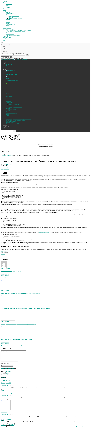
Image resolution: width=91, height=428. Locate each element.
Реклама (8, 22)
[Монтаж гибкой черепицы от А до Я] (5, 342)
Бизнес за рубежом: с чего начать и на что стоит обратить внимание (20, 293)
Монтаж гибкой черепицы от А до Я (11, 345)
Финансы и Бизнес (10, 13)
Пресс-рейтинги (7, 28)
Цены (4, 10)
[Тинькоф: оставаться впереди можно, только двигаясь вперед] (8, 320)
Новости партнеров (7, 157)
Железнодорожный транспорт (15, 18)
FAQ (7, 6)
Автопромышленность (14, 16)
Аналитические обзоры (11, 24)
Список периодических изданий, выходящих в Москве (18, 30)
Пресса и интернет (10, 34)
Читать (8, 372)
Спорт (7, 23)
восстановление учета (44, 232)
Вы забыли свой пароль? (6, 56)
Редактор (6, 385)
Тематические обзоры (12, 80)
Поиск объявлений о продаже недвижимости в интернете (17, 277)
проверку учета (52, 184)
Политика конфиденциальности (83, 426)
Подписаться (10, 374)
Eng (4, 40)
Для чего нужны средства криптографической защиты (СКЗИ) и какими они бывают (25, 308)
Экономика (8, 12)
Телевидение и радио (11, 32)
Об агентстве (9, 4)
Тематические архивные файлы (13, 35)
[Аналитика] (13, 92)
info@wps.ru (6, 38)
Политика (8, 19)
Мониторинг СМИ (11, 74)
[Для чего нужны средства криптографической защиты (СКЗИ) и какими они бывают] (8, 304)
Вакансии (8, 7)
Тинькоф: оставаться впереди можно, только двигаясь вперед (18, 324)
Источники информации (8, 29)
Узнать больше (4, 251)
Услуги (4, 8)
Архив (7, 26)
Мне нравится (9, 371)
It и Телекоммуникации (11, 20)
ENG (4, 48)
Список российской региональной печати (15, 31)
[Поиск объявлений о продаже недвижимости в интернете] (5, 274)
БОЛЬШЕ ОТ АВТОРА (17, 271)
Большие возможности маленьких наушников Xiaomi (16, 339)
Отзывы (8, 5)
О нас (4, 2)
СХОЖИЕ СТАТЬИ (6, 271)
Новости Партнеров (6, 164)
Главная (5, 1)
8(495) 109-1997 (5, 151)
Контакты (5, 36)
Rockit (9, 426)
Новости (5, 11)
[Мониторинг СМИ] (11, 70)
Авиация (11, 17)
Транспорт (8, 14)
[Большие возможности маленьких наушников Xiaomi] (8, 335)
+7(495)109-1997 (7, 37)
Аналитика (9, 96)
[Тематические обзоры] (8, 76)
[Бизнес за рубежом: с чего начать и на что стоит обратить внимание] (8, 289)
